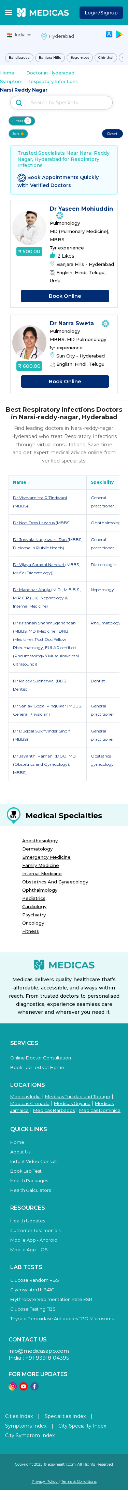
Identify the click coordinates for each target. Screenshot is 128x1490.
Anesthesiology (40, 840)
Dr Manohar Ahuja (32, 589)
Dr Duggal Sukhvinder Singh (41, 731)
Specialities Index (65, 1416)
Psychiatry (34, 914)
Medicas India (25, 1096)
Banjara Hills (50, 57)
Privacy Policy (45, 1481)
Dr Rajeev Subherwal (34, 680)
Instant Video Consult (33, 1161)
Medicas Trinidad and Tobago (77, 1096)
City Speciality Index (82, 1426)
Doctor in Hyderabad (50, 72)
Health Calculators (30, 1190)
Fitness (30, 931)
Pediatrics (33, 898)
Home (7, 72)
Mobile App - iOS (29, 1249)
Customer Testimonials (35, 1230)
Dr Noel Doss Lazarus (34, 522)
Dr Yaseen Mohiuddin (81, 209)
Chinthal (105, 57)
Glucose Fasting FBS (33, 1309)
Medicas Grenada (29, 1103)
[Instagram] (13, 1388)
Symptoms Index (25, 1426)
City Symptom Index (30, 1435)
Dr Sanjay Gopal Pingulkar (40, 705)
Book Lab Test (26, 1171)
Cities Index (19, 1416)
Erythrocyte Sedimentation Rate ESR (51, 1299)
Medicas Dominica (99, 1110)
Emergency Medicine (46, 857)
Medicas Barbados (54, 1110)
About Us (20, 1151)
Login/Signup (101, 13)
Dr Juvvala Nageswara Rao (40, 539)
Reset (112, 133)
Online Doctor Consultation (40, 1057)
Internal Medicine (42, 873)
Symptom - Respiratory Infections (39, 81)
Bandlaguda (19, 57)
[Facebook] (34, 1388)
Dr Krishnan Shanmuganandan (44, 622)
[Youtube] (23, 1388)
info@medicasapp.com (39, 1351)
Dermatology (37, 849)
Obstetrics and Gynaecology (55, 881)
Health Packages (29, 1180)
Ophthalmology (39, 890)
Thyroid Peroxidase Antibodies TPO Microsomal (62, 1318)
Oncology (33, 923)
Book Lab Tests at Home (37, 1067)
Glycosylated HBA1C (32, 1289)
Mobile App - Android (33, 1240)
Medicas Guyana (72, 1103)
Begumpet (79, 57)
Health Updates (27, 1220)
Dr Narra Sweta (73, 323)
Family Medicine (40, 865)
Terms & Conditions (79, 1481)
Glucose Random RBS (34, 1280)
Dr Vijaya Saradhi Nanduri (39, 564)
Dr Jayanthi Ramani (34, 756)
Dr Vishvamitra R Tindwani (40, 497)
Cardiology (34, 906)
